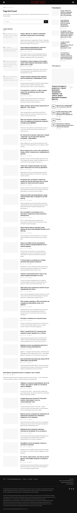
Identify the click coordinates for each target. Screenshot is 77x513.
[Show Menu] (4, 2)
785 (31, 217)
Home (4, 7)
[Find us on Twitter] (71, 489)
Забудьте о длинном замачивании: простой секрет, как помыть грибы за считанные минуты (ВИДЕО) (34, 384)
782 (31, 263)
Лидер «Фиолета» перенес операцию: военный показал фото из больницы (66, 13)
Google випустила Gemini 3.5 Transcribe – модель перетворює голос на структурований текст (33, 400)
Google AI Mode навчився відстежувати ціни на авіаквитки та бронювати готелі (66, 45)
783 (31, 51)
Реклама (30, 479)
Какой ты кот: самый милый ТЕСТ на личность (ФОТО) (64, 106)
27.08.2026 (23, 248)
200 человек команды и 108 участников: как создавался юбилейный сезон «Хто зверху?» (34, 303)
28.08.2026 (23, 37)
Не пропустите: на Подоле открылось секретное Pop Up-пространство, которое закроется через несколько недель (34, 181)
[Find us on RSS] (73, 489)
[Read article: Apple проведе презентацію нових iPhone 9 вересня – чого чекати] (10, 110)
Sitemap (25, 479)
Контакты (36, 479)
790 (14, 374)
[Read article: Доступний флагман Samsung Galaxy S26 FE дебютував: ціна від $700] (10, 363)
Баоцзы (58, 119)
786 (31, 277)
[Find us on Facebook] (69, 489)
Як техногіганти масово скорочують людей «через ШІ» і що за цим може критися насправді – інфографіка (34, 136)
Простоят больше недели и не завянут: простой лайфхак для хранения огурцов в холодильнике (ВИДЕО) (34, 121)
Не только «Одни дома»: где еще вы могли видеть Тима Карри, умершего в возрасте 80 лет (34, 458)
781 (31, 37)
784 (31, 335)
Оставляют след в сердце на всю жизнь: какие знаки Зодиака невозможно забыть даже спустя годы (34, 62)
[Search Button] (73, 2)
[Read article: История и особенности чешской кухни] (10, 323)
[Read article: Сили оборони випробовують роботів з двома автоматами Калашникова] (10, 52)
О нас (4, 479)
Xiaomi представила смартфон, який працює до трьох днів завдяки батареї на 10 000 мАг (35, 229)
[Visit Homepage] (38, 2)
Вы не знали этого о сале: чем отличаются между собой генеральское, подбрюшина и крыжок (34, 152)
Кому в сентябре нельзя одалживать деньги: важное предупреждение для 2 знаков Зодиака (33, 244)
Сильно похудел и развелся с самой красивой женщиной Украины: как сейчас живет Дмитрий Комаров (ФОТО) (59, 92)
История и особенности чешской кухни (33, 318)
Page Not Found (10, 7)
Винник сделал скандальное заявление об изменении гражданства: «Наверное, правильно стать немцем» (34, 415)
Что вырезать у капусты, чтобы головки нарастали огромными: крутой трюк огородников (33, 92)
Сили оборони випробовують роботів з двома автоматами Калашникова (65, 23)
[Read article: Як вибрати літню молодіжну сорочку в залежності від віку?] (10, 447)
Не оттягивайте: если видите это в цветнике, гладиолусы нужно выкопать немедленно (33, 213)
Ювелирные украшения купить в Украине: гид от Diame (21, 372)
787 (31, 446)
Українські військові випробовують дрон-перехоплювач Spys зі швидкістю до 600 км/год (34, 196)
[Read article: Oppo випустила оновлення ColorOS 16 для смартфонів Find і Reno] (10, 292)
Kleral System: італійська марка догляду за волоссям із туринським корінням (64, 125)
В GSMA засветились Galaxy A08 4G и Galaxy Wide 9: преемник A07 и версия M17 (64, 113)
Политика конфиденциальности (14, 479)
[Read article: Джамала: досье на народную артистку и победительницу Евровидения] (10, 349)
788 (31, 248)
